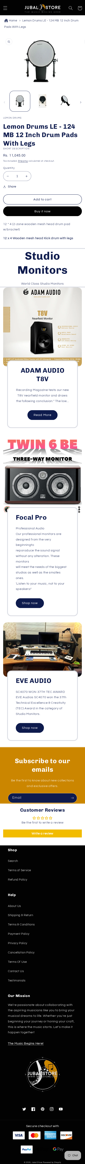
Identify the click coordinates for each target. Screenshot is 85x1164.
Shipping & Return (20, 915)
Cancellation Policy (21, 952)
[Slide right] (80, 102)
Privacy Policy (17, 943)
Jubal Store (37, 1162)
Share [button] (12, 186)
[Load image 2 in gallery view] (42, 101)
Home (13, 20)
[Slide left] (4, 102)
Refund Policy (17, 879)
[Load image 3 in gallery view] (65, 101)
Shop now (30, 603)
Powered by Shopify (52, 1162)
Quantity (9, 168)
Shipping (23, 161)
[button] (5, 8)
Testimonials (17, 980)
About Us (14, 906)
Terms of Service (19, 870)
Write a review (42, 833)
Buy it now (42, 211)
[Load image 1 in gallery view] (20, 101)
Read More (42, 415)
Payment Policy (18, 933)
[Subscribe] (72, 798)
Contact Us (16, 971)
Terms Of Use (17, 961)
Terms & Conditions (21, 924)
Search (13, 860)
